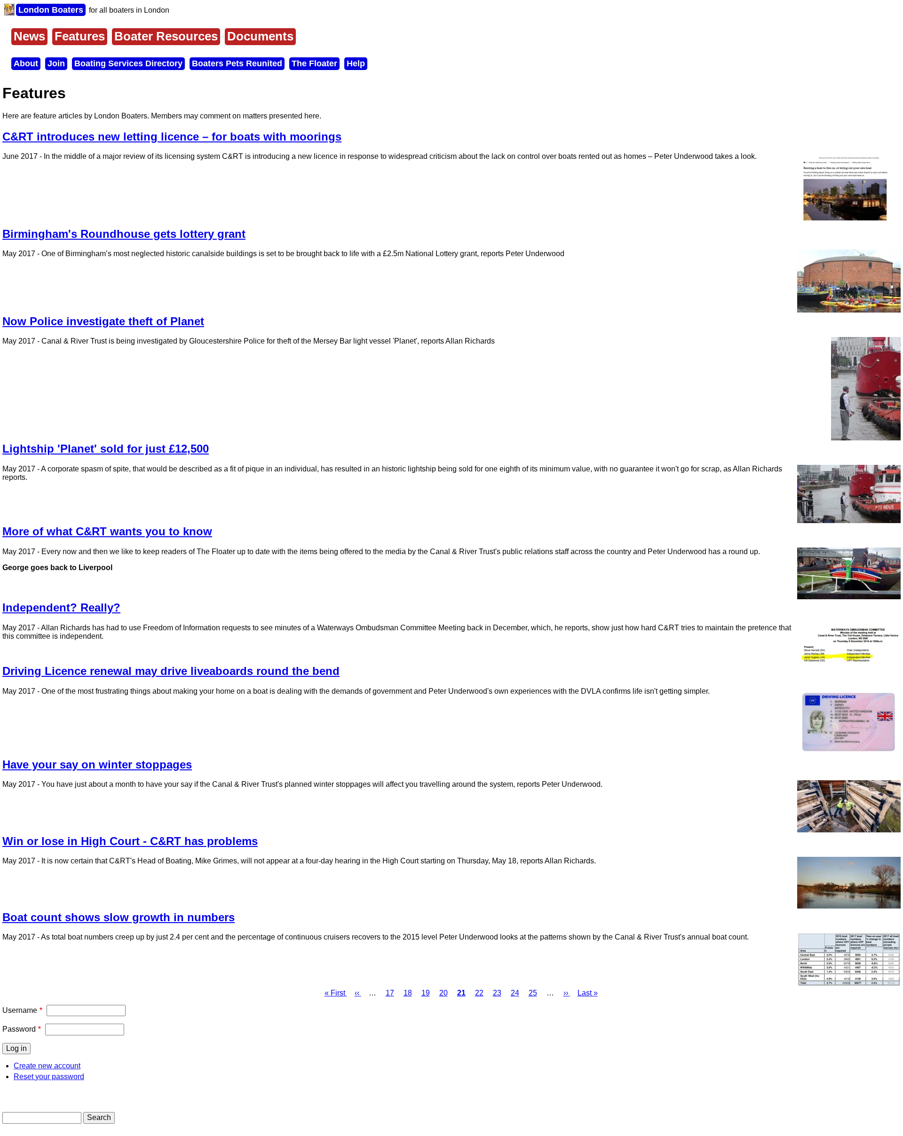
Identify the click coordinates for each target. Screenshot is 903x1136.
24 (515, 993)
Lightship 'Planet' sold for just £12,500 (105, 448)
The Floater (314, 63)
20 (443, 993)
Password (19, 1029)
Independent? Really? (61, 607)
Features (80, 36)
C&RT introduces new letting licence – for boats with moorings (171, 136)
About (26, 63)
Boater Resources (166, 36)
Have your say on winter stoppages (97, 764)
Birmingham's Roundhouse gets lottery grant (124, 233)
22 (479, 993)
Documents (260, 36)
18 (408, 993)
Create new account (47, 1066)
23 (497, 993)
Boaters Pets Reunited (237, 63)
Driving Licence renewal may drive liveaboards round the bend (171, 671)
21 (461, 993)
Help (356, 63)
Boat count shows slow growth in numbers (118, 917)
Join (56, 63)
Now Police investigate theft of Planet (103, 321)
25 (533, 993)
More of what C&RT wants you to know (107, 531)
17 (390, 993)
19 (425, 993)
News (29, 36)
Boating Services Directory (128, 63)
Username (19, 1010)
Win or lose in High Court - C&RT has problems (130, 841)
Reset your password (49, 1077)
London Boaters (50, 10)
